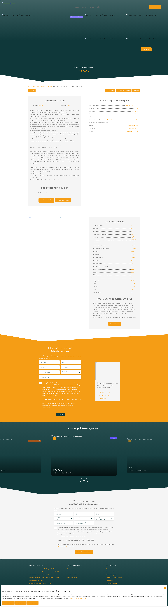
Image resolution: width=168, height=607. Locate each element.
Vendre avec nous (72, 572)
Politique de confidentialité (114, 578)
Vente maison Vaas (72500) (37, 580)
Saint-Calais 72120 (46, 86)
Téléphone (65, 367)
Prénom (43, 362)
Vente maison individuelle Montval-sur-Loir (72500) (44, 572)
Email (42, 367)
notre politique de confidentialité (78, 598)
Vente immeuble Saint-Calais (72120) (39, 583)
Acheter (84, 7)
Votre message (45, 377)
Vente (30, 86)
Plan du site (109, 580)
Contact (98, 7)
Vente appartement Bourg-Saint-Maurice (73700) (43, 578)
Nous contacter (72, 578)
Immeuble (36, 86)
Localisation (98, 517)
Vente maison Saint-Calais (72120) (38, 575)
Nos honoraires (111, 572)
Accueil (76, 7)
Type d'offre (58, 517)
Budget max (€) (61, 523)
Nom (63, 362)
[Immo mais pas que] (14, 7)
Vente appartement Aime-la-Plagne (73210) (41, 569)
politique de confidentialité (65, 546)
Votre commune (46, 372)
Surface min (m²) (81, 523)
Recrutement (110, 569)
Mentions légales (111, 575)
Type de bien (78, 517)
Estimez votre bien (73, 569)
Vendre (91, 7)
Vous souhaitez (65, 371)
